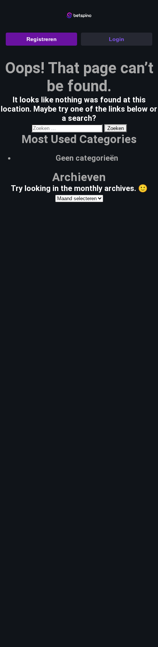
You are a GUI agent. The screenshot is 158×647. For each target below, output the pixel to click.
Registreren (41, 39)
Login (116, 39)
